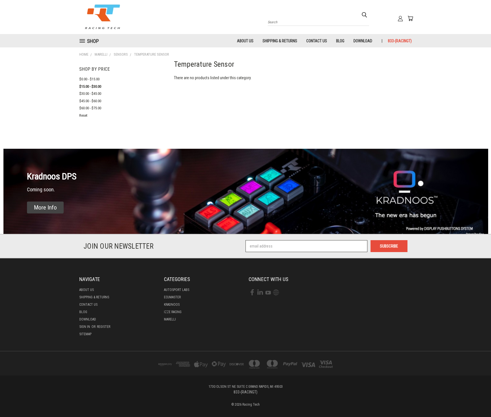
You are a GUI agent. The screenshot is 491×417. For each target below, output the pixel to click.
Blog (340, 41)
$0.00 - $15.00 (89, 79)
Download (362, 41)
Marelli (170, 319)
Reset (83, 115)
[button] (45, 208)
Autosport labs (176, 290)
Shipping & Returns (280, 41)
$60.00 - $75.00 (90, 108)
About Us (245, 41)
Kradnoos (172, 305)
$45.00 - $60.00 (90, 101)
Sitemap (85, 334)
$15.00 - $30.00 (90, 86)
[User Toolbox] (400, 18)
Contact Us (316, 41)
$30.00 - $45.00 (90, 93)
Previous (476, 399)
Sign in (85, 327)
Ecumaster (172, 297)
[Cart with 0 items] (410, 18)
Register (103, 327)
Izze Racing (173, 312)
